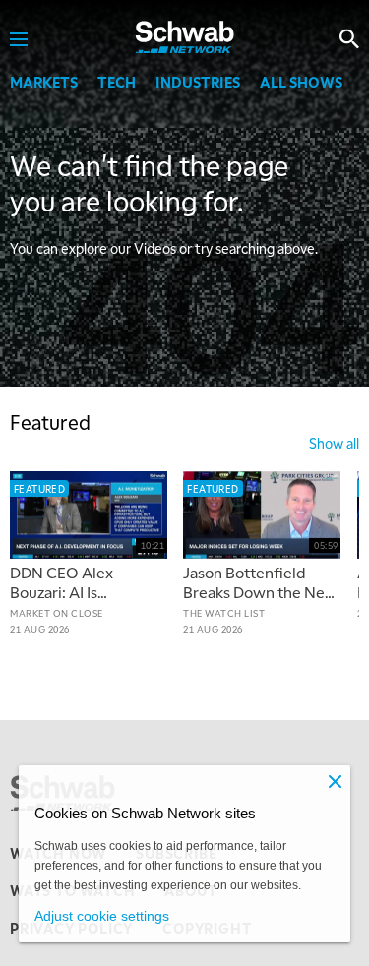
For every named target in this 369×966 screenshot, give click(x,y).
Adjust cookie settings (101, 916)
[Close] (334, 781)
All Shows (301, 82)
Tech (116, 82)
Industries (197, 82)
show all (334, 443)
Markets (44, 82)
